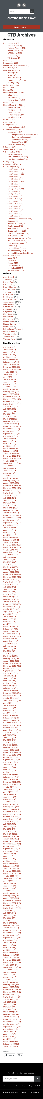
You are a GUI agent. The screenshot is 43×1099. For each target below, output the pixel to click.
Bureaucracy (8, 63)
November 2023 (9, 429)
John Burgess (8, 304)
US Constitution (14, 251)
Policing (11, 97)
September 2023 (10, 434)
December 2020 (9, 515)
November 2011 (9, 784)
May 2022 (7, 473)
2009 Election (13, 176)
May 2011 (7, 799)
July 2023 (7, 439)
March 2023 (8, 449)
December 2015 (9, 663)
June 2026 (7, 352)
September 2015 (10, 671)
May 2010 (7, 829)
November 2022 (9, 458)
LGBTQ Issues (13, 236)
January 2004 (8, 1017)
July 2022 (7, 468)
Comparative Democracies (22, 137)
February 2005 (9, 985)
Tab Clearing (12, 58)
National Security (10, 105)
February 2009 (9, 866)
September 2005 (10, 967)
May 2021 (7, 503)
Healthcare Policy (14, 231)
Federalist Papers (14, 144)
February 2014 (9, 718)
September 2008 (10, 878)
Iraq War (11, 112)
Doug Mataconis (9, 299)
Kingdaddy (7, 312)
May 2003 (7, 1036)
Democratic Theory (19, 139)
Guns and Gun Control (16, 228)
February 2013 (9, 747)
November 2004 (9, 992)
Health (5, 88)
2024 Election (13, 209)
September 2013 (10, 730)
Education (7, 68)
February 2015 (9, 688)
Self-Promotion (9, 152)
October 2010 (8, 817)
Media (5, 102)
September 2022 (10, 463)
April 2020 (7, 535)
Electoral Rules (17, 142)
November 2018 (9, 577)
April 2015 (7, 683)
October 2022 (8, 461)
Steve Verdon (8, 336)
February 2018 (9, 599)
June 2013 (7, 738)
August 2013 (8, 733)
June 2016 (7, 649)
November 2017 (9, 607)
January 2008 (8, 898)
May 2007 (7, 918)
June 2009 (7, 856)
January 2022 (8, 483)
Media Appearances (15, 157)
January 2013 (8, 750)
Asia (9, 261)
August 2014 (8, 703)
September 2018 (10, 582)
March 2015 (8, 686)
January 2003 (8, 1046)
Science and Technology (12, 149)
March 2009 (8, 864)
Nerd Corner (12, 78)
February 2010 (9, 836)
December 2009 (9, 841)
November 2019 (9, 547)
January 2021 (8, 513)
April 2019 (7, 565)
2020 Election (13, 199)
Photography (8, 125)
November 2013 (9, 725)
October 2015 (8, 668)
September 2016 (10, 641)
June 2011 (7, 797)
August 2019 (8, 555)
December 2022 (9, 456)
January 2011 (8, 809)
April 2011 (7, 802)
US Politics (7, 167)
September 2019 (10, 552)
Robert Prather (9, 331)
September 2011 (10, 789)
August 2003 (8, 1029)
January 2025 (8, 394)
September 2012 (10, 760)
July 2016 (7, 646)
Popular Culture (14, 80)
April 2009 (7, 861)
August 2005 (8, 970)
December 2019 (9, 545)
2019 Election (13, 196)
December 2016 (9, 634)
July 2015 (7, 676)
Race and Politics (14, 243)
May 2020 (7, 532)
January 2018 (8, 602)
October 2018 (8, 579)
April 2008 (7, 891)
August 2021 (8, 495)
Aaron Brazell (8, 277)
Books (5, 60)
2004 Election (13, 169)
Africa (10, 258)
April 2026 (7, 357)
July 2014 (7, 705)
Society (6, 162)
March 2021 (8, 508)
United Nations (13, 270)
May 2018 (7, 592)
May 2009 (7, 859)
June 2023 (7, 441)
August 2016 (8, 644)
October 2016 (8, 639)
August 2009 (8, 851)
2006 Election (13, 172)
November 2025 (9, 369)
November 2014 (9, 696)
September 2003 (10, 1027)
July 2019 (7, 557)
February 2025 (9, 392)
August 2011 (8, 792)
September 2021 (10, 493)
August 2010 (8, 822)
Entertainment (8, 70)
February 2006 (9, 955)
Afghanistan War (14, 107)
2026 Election (13, 214)
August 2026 (8, 347)
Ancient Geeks (13, 154)
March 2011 (8, 804)
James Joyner (8, 302)
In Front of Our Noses (16, 233)
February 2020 (9, 540)
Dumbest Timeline (15, 224)
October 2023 (8, 431)
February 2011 (9, 807)
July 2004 (7, 1002)
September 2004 (10, 997)
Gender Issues (13, 226)
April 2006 (7, 950)
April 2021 (7, 505)
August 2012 (8, 762)
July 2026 (7, 350)
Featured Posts (14, 48)
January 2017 (8, 631)
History (6, 90)
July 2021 (7, 498)
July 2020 (7, 528)
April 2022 (7, 476)
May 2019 (7, 562)
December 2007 (9, 901)
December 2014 (9, 693)
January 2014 (8, 720)
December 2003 (9, 1019)
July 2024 (7, 409)
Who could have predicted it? (19, 253)
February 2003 (9, 1044)
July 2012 (7, 765)
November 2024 (9, 399)
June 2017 (7, 619)
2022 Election (13, 204)
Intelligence (12, 110)
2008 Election (13, 174)
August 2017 (8, 614)
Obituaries (7, 120)
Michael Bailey (9, 322)
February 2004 (9, 1014)
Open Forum (12, 51)
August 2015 (8, 673)
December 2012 (9, 752)
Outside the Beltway (21, 18)
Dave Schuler (8, 294)
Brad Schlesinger (10, 287)
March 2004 (8, 1012)
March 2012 (8, 775)
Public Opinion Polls (15, 241)
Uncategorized (9, 164)
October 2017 (8, 609)
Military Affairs (13, 115)
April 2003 (7, 1039)
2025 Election (13, 211)
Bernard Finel (8, 282)
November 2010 (9, 814)
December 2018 (9, 574)
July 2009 (7, 854)
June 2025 (7, 382)
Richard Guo (8, 326)
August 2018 (8, 584)
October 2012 (8, 757)
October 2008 (8, 876)
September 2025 (10, 374)
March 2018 (8, 597)
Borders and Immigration (17, 219)
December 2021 (9, 486)
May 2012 (7, 770)
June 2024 (7, 411)
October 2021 (8, 491)
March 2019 (8, 567)
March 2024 (8, 419)
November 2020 (9, 518)
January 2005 (8, 987)
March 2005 (8, 982)
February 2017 (9, 629)
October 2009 (8, 846)
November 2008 (9, 873)
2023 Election (13, 206)
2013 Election (13, 184)
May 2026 (7, 355)
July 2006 (7, 943)
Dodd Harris (8, 297)
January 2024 (8, 424)
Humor (10, 73)
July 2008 (7, 883)
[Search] (32, 11)
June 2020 (7, 530)
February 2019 (9, 570)
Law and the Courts (10, 93)
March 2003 (8, 1041)
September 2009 (10, 849)
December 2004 (9, 990)
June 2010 (7, 827)
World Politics (8, 256)
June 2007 (7, 915)
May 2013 (7, 740)
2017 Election (13, 191)
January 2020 (8, 542)
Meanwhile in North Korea (18, 238)
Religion (6, 147)
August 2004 (8, 999)
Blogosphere (8, 43)
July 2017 (7, 617)
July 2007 (7, 913)
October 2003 (8, 1024)
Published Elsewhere (16, 159)
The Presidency (14, 248)
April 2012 (7, 772)
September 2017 (10, 612)
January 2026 (8, 364)
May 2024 (7, 414)
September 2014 (10, 700)
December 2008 (9, 871)
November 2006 (9, 933)
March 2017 (8, 626)
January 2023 (8, 453)
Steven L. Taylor (9, 339)
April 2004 (7, 1009)
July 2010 (7, 824)
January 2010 (8, 839)
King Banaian (8, 309)
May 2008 (7, 888)
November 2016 (9, 636)
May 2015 (7, 681)
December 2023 (9, 426)
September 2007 (10, 908)
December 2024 (9, 397)
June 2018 (7, 589)
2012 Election (13, 181)
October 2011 (8, 787)
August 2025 (8, 377)
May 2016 (7, 651)
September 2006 (10, 938)
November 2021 (9, 488)
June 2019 (7, 560)
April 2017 (7, 624)
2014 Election (13, 186)
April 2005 (7, 980)
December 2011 (9, 782)
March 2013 (8, 745)
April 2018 (7, 594)
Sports (10, 83)
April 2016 (7, 654)
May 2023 (7, 444)
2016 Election (13, 189)
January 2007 (8, 928)
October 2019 (8, 550)
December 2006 (9, 930)
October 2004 (8, 995)
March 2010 (8, 834)
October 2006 (8, 935)
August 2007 (8, 910)
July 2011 (7, 794)
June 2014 (7, 708)
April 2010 (7, 831)
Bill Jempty (7, 284)
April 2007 (7, 920)
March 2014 (8, 715)
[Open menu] (21, 22)
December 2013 (9, 723)
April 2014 (7, 713)
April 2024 (7, 416)
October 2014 (8, 698)
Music (10, 75)
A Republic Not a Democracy (23, 135)
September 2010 (10, 819)
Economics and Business (13, 65)
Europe (10, 263)
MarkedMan (8, 317)
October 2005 (8, 965)
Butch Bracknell (9, 289)
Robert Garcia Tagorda (12, 329)
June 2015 (7, 678)
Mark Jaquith (8, 314)
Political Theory (9, 130)
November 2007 (9, 903)
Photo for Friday (14, 127)
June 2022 (7, 471)
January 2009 (8, 868)
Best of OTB (12, 46)
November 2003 (9, 1022)
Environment (8, 85)
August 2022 (8, 466)
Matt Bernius (8, 319)
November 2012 (9, 755)
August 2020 (8, 525)
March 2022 (8, 478)
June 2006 (7, 945)
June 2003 (7, 1034)
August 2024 (8, 406)
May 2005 (7, 977)
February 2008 (9, 896)
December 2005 (9, 960)
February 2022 (9, 481)
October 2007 (8, 906)
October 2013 (8, 728)
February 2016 (9, 659)
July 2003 (7, 1032)
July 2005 (7, 972)
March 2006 (8, 952)
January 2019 (8, 572)
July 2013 (7, 735)
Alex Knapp (7, 280)
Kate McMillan (9, 307)
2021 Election (13, 201)
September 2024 (10, 404)
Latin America (13, 265)
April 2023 (7, 446)
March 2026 (8, 360)
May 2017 (7, 621)
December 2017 (9, 604)
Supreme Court (13, 100)
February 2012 (9, 777)
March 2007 (8, 923)
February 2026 (9, 362)
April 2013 (7, 742)
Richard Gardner (9, 324)
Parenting (7, 122)
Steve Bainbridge (10, 334)
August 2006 (8, 940)
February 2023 (9, 451)
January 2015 (8, 691)
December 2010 (9, 812)
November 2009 (9, 844)
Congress (11, 221)
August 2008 (8, 881)
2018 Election (13, 194)
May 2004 (7, 1007)
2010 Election (13, 179)
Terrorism (11, 117)
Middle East (12, 268)
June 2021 (7, 500)
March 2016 (8, 656)
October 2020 (8, 520)
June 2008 (7, 886)
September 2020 (10, 523)
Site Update (12, 56)
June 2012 (7, 767)
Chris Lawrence (9, 292)
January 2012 (8, 780)
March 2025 (8, 389)
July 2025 (7, 379)
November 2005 (9, 962)
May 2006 (7, 948)
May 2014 (7, 710)
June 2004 (7, 1004)
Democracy (12, 132)
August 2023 (8, 436)
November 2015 (9, 666)
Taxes (10, 246)
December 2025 (9, 367)
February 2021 (9, 510)
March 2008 (8, 893)
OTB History (12, 53)
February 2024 (9, 421)
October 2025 (8, 372)
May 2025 (7, 384)
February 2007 (9, 925)
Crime (10, 95)
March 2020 (8, 537)
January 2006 (8, 957)
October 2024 (8, 402)
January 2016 (8, 661)
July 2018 (7, 587)
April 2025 (7, 387)
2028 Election (13, 216)
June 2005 (7, 975)
